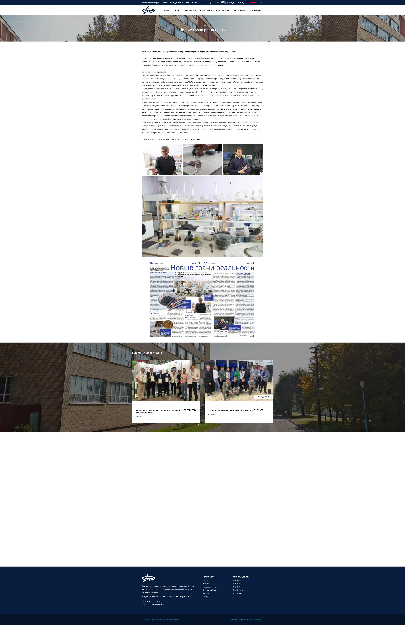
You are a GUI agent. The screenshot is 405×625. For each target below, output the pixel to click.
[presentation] (166, 382)
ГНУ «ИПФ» (237, 584)
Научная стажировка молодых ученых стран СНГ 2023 (235, 410)
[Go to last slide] (135, 391)
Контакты (257, 10)
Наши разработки (209, 590)
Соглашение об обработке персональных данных (245, 619)
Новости (178, 10)
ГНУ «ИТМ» (237, 593)
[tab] (198, 424)
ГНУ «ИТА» (237, 587)
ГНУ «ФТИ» (237, 580)
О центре (206, 584)
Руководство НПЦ (209, 587)
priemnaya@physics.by (234, 3)
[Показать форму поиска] (261, 3)
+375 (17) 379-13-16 (211, 3)
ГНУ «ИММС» (238, 590)
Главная (166, 10)
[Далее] (269, 391)
